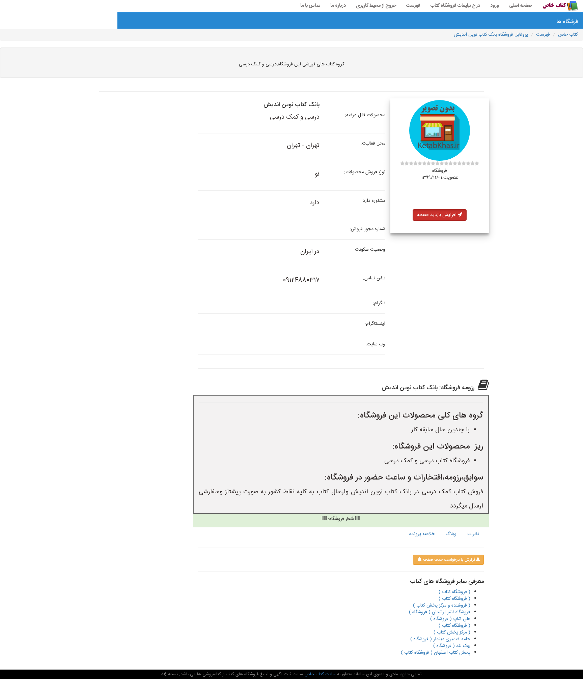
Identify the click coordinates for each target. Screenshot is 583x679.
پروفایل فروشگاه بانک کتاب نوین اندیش (491, 35)
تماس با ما (310, 6)
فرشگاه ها (567, 21)
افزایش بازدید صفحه (437, 215)
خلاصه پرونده (422, 534)
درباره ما (338, 6)
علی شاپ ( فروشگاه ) (450, 619)
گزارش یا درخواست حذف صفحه (448, 559)
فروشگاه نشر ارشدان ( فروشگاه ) (439, 612)
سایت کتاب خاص (319, 674)
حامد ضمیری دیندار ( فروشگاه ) (440, 639)
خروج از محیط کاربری (376, 6)
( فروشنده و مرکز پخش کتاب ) (441, 605)
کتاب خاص (568, 35)
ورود (494, 6)
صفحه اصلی (520, 6)
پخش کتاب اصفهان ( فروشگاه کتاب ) (435, 653)
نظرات (473, 534)
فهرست (413, 6)
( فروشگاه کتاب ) (454, 592)
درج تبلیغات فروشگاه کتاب (455, 6)
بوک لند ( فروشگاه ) (451, 646)
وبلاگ (450, 534)
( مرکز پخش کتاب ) (452, 632)
